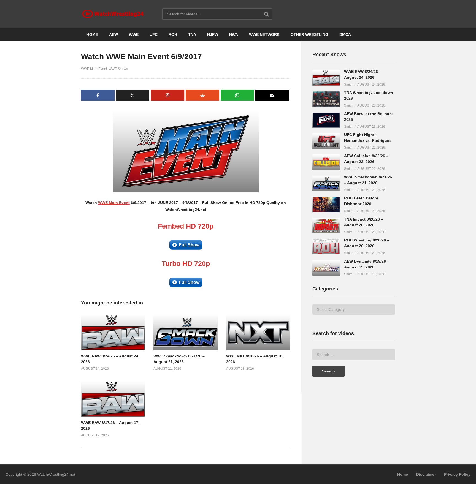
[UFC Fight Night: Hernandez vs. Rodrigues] (326, 141)
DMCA (345, 34)
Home (402, 474)
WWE (134, 34)
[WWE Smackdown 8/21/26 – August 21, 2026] (326, 183)
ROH (173, 34)
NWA (233, 34)
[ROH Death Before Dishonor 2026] (326, 204)
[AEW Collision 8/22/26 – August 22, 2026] (326, 162)
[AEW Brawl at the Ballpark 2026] (326, 120)
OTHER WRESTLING (309, 34)
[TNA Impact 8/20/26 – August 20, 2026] (326, 225)
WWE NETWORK (264, 34)
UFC (154, 34)
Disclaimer (426, 474)
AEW (113, 34)
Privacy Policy (457, 474)
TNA (192, 34)
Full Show (189, 245)
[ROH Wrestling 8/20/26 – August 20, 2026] (326, 246)
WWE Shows (118, 69)
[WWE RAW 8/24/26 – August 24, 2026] (326, 78)
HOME (92, 34)
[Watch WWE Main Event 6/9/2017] (113, 332)
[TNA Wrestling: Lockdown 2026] (326, 99)
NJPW (212, 34)
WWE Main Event (94, 69)
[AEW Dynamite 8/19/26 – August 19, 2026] (326, 268)
